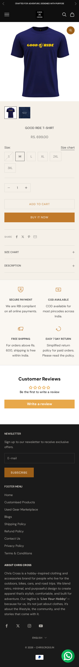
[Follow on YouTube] (41, 626)
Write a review (39, 404)
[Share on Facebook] (16, 237)
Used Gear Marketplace (21, 509)
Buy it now (39, 217)
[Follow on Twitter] (18, 626)
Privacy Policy (14, 546)
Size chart (68, 147)
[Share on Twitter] (23, 237)
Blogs (8, 517)
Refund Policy (14, 531)
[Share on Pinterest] (29, 237)
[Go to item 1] (10, 113)
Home (8, 495)
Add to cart (39, 204)
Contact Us (12, 538)
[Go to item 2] (24, 113)
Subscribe (19, 472)
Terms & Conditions (18, 553)
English (37, 637)
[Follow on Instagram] (29, 626)
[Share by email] (35, 237)
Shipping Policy (15, 524)
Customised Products (19, 502)
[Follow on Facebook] (6, 626)
